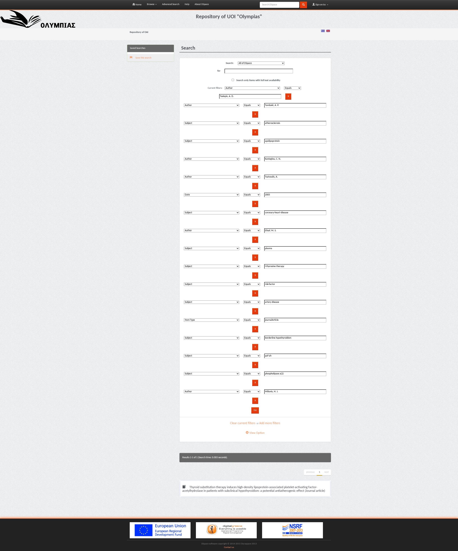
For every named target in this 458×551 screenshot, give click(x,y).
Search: (230, 63)
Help (187, 4)
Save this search (143, 58)
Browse (151, 4)
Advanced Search (170, 4)
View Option (257, 433)
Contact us (229, 547)
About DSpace (202, 4)
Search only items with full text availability (258, 80)
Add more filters (269, 423)
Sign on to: (321, 4)
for (218, 71)
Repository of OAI (139, 32)
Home (138, 4)
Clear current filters (242, 423)
